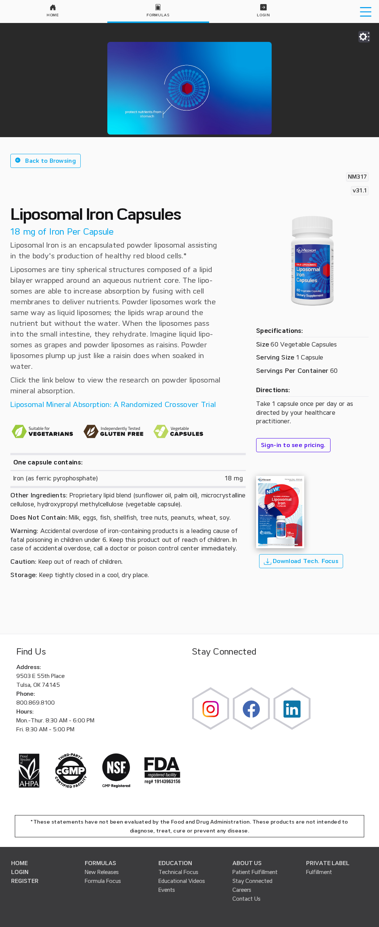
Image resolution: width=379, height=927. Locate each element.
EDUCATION (175, 863)
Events (166, 890)
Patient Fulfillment (255, 872)
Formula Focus (103, 881)
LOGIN (19, 872)
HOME (19, 863)
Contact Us (246, 898)
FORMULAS (100, 863)
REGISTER (24, 881)
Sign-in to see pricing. (293, 445)
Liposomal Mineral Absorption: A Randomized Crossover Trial (113, 404)
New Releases (102, 872)
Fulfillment (319, 872)
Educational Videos (181, 881)
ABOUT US (247, 863)
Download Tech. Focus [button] (304, 561)
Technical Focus (178, 872)
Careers (241, 890)
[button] (45, 161)
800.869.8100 (35, 702)
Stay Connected (252, 881)
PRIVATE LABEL (327, 863)
